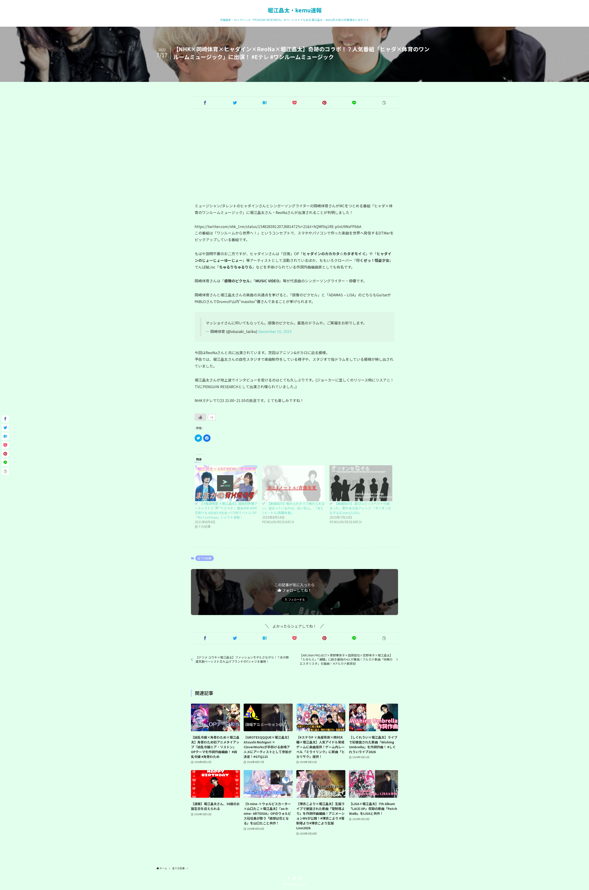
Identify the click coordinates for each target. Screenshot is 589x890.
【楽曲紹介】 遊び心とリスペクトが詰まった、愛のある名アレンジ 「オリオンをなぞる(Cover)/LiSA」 (360, 508)
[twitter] (294, 878)
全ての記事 (204, 558)
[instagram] (300, 878)
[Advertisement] (294, 155)
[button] (205, 103)
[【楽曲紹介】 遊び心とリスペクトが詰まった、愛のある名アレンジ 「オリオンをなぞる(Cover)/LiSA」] (360, 483)
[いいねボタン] (200, 417)
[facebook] (289, 878)
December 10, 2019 (275, 331)
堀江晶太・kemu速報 (295, 10)
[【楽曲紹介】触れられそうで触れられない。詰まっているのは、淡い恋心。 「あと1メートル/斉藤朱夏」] (293, 483)
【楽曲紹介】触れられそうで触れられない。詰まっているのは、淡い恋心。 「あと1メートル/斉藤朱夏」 (293, 508)
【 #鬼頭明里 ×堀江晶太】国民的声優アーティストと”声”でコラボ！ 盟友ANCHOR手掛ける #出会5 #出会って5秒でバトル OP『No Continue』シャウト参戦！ (226, 510)
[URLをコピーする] (384, 103)
